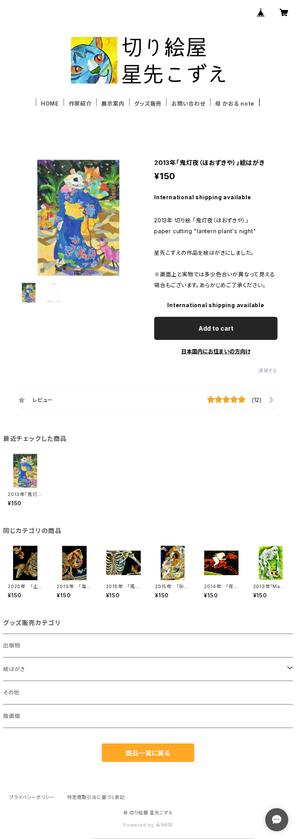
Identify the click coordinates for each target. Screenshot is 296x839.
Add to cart (216, 328)
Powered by (139, 825)
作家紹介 (80, 103)
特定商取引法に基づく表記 (96, 797)
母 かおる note (234, 103)
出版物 (11, 645)
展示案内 (112, 103)
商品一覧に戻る (148, 753)
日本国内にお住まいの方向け (216, 351)
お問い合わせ (188, 103)
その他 (11, 692)
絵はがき (14, 669)
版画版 (11, 716)
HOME (50, 103)
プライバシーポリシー (32, 797)
